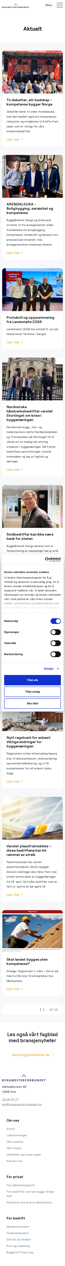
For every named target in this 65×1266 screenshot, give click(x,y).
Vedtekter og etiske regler (23, 1154)
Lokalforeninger (16, 1135)
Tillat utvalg (32, 691)
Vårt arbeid (13, 1148)
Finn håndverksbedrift (20, 1185)
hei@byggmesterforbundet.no (22, 1104)
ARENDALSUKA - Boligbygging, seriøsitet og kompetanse (29, 208)
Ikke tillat (32, 703)
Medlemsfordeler (17, 1226)
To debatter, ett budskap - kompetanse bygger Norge (29, 102)
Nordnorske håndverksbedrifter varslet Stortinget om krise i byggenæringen (29, 413)
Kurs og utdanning (18, 1246)
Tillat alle (32, 680)
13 (51, 1009)
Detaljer (49, 668)
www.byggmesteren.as (31, 1055)
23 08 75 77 (10, 1099)
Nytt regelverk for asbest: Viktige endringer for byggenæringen (28, 741)
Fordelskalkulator (17, 1233)
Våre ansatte (14, 1141)
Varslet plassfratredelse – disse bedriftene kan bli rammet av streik (29, 850)
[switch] (56, 632)
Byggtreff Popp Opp (20, 1252)
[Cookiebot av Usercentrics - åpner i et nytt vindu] (46, 559)
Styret (10, 1129)
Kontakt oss (14, 1161)
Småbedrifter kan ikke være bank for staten (29, 536)
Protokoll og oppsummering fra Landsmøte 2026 (30, 319)
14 (56, 1009)
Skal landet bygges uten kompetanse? (27, 961)
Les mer (13, 139)
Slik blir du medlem (18, 1239)
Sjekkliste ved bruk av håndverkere (29, 1202)
